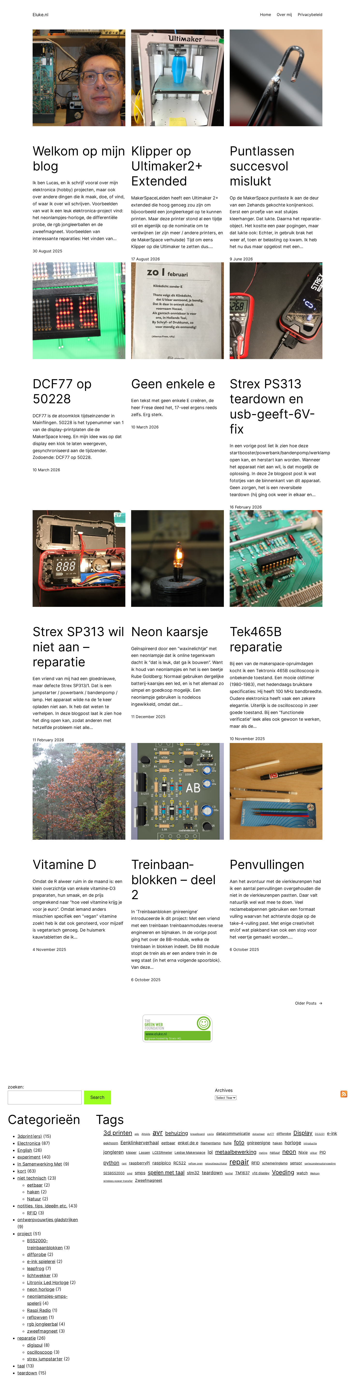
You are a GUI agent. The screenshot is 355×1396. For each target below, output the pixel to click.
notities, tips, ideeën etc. (42, 1205)
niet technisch (31, 1178)
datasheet (258, 1134)
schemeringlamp (275, 1163)
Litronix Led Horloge (48, 1282)
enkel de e (188, 1142)
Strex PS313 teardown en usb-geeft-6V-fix (272, 406)
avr (158, 1132)
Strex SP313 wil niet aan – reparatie (78, 646)
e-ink (332, 1133)
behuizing (176, 1133)
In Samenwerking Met (39, 1164)
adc (137, 1134)
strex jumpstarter (45, 1358)
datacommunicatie (233, 1133)
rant (124, 1163)
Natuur (34, 1198)
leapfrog (35, 1268)
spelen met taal (166, 1172)
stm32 (193, 1172)
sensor (296, 1163)
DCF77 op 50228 (62, 391)
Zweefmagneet (148, 1180)
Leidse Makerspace (190, 1152)
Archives (224, 1090)
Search (97, 1097)
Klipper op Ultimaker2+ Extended (167, 166)
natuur (275, 1152)
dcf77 (270, 1134)
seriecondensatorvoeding (320, 1163)
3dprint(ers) (29, 1136)
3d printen (117, 1132)
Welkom (315, 1173)
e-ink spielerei (41, 1261)
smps (140, 1172)
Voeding (283, 1172)
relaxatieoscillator (216, 1163)
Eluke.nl (40, 14)
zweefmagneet (42, 1331)
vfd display (261, 1173)
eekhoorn (110, 1143)
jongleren (113, 1152)
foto (239, 1142)
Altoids (146, 1134)
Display (302, 1133)
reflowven (37, 1317)
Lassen (144, 1152)
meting (263, 1152)
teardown (27, 1372)
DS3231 (320, 1134)
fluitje (227, 1143)
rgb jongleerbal (42, 1324)
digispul (35, 1345)
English (24, 1150)
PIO (323, 1152)
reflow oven (195, 1163)
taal (21, 1365)
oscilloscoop (39, 1352)
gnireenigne (258, 1142)
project (24, 1233)
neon (289, 1151)
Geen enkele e (173, 383)
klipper (131, 1152)
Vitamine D (64, 864)
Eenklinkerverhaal (140, 1143)
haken (33, 1191)
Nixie (303, 1152)
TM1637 (242, 1173)
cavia (210, 1134)
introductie (310, 1143)
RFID (32, 1212)
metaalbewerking (235, 1152)
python (111, 1163)
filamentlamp (211, 1143)
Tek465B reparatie (256, 639)
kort (21, 1171)
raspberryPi (139, 1163)
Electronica (28, 1143)
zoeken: (16, 1086)
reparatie (26, 1338)
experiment (29, 1157)
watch (302, 1173)
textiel (229, 1173)
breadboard (197, 1134)
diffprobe (36, 1254)
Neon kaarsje (169, 631)
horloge (293, 1143)
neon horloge (40, 1289)
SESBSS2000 (114, 1173)
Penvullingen (267, 864)
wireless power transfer (118, 1181)
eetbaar (35, 1185)
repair (239, 1162)
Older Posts (308, 1003)
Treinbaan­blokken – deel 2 (173, 879)
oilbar (313, 1152)
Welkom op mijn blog (79, 159)
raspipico (161, 1162)
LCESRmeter (162, 1152)
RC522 (179, 1163)
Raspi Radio (39, 1310)
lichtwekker (39, 1275)
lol (210, 1152)
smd (129, 1173)
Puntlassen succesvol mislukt (262, 166)
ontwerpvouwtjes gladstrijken (47, 1219)
